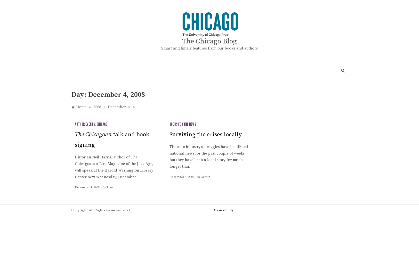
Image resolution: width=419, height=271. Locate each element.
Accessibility (223, 210)
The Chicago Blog (209, 41)
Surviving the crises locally (205, 134)
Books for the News (182, 124)
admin (205, 177)
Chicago (102, 124)
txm (109, 187)
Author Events (85, 124)
